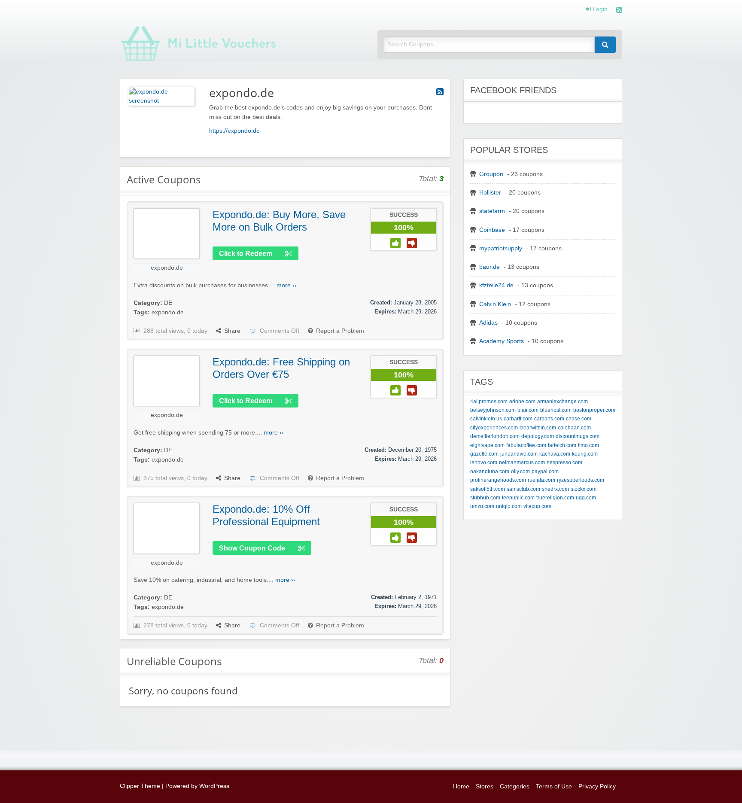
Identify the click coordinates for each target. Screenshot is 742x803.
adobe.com (522, 401)
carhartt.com (518, 419)
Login (599, 9)
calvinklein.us (486, 419)
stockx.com (583, 489)
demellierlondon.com (495, 436)
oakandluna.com (489, 471)
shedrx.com (555, 489)
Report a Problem (340, 331)
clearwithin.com (538, 428)
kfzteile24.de (496, 285)
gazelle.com (484, 454)
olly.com (520, 471)
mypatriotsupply (500, 248)
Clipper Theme (140, 786)
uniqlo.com (509, 506)
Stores (484, 786)
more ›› (287, 285)
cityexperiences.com (494, 428)
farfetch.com (562, 445)
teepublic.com (518, 498)
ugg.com (586, 498)
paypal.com (545, 471)
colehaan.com (574, 428)
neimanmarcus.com (522, 462)
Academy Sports (501, 341)
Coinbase (492, 230)
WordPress (214, 786)
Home (461, 786)
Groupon (491, 174)
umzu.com (482, 506)
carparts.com (549, 419)
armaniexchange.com (562, 401)
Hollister (490, 192)
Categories (514, 786)
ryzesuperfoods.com (580, 480)
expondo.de (167, 268)
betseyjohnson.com (493, 410)
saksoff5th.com (487, 489)
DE (168, 303)
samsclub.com (523, 489)
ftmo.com (588, 445)
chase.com (578, 419)
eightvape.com (487, 445)
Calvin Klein (495, 304)
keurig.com (585, 454)
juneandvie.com (519, 454)
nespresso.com (564, 462)
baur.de (489, 267)
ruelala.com (541, 480)
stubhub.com (485, 498)
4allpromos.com (489, 401)
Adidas (488, 322)
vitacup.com (537, 506)
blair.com (527, 410)
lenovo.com (483, 462)
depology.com (537, 436)
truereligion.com (555, 498)
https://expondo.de (234, 131)
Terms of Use (554, 786)
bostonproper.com (594, 410)
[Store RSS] (440, 91)
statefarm (492, 211)
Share (232, 331)
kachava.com (554, 454)
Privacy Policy (597, 786)
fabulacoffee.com (526, 445)
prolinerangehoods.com (498, 480)
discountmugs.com (577, 436)
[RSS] (619, 11)
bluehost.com (556, 410)
